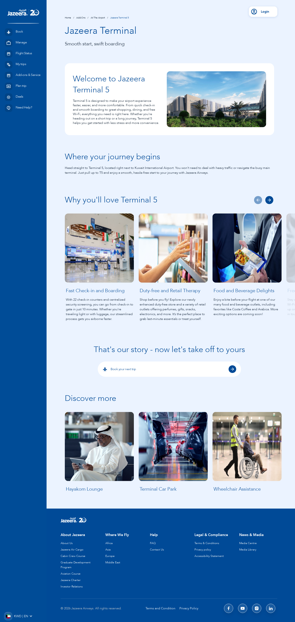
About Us (67, 543)
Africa (109, 543)
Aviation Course (70, 574)
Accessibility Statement (209, 556)
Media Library (247, 550)
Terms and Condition (160, 608)
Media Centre (248, 543)
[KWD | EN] (8, 616)
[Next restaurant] (269, 200)
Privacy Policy (188, 608)
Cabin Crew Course (73, 556)
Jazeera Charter (71, 580)
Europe (110, 556)
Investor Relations (72, 586)
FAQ (153, 543)
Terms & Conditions (206, 543)
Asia (108, 550)
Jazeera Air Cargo (72, 550)
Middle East (112, 562)
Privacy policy (202, 550)
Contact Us (157, 550)
